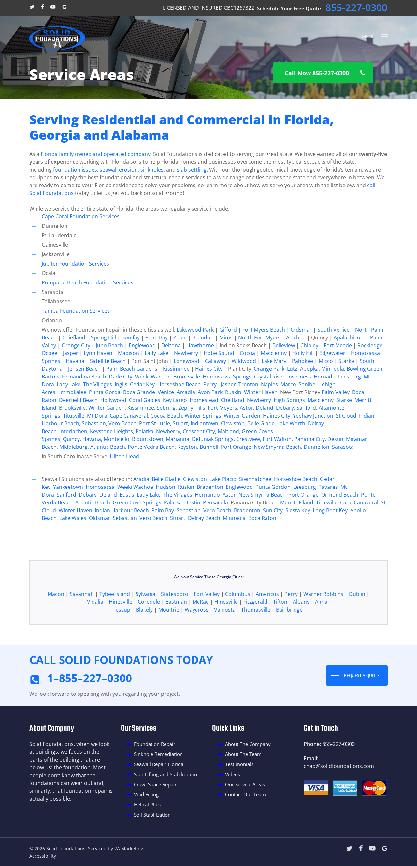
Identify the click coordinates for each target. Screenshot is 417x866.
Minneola (332, 368)
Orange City (75, 345)
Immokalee (72, 392)
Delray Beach (204, 518)
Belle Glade (261, 423)
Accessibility (42, 856)
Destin (335, 439)
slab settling (192, 169)
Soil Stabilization (152, 814)
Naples (269, 384)
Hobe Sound (219, 353)
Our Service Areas (245, 784)
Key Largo (175, 400)
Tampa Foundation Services (76, 310)
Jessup (122, 609)
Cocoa (247, 353)
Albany (301, 601)
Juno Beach (109, 345)
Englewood (142, 345)
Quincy (71, 439)
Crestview (248, 439)
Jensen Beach (84, 368)
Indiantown (204, 423)
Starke (346, 360)
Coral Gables (144, 400)
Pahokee (302, 360)
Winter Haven (261, 392)
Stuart (180, 423)
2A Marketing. (129, 848)
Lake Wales (72, 518)
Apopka (309, 368)
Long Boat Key (330, 510)
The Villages (97, 384)
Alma (321, 601)
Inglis (121, 384)
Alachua (296, 337)
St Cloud (346, 415)
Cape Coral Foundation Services (81, 216)
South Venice (333, 329)
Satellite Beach (108, 360)
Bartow (50, 376)
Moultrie (168, 609)
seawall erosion (119, 169)
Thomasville (255, 609)
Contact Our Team (245, 794)
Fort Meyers (222, 407)
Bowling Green (364, 368)
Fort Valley (207, 594)
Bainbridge (289, 609)
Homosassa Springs (227, 376)
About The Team (243, 754)
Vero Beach (122, 423)
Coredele (149, 601)
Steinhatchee (255, 479)
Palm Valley (336, 392)
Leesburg (349, 376)
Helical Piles (147, 804)
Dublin (357, 594)
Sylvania (145, 594)
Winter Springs (203, 415)
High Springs (289, 400)
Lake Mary (274, 360)
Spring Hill (103, 337)
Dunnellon (317, 446)
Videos (232, 774)
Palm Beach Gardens (131, 368)
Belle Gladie (166, 479)
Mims (226, 337)
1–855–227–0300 (89, 678)
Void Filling (146, 794)
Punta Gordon (273, 486)
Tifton (280, 601)
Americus (267, 594)
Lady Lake (156, 353)
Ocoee (49, 353)
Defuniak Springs (213, 439)
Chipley (309, 345)
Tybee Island (114, 594)
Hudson (165, 486)
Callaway (215, 360)
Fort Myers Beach (263, 329)
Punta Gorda (105, 392)
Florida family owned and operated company (96, 154)
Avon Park (210, 392)
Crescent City (199, 431)
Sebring (166, 407)
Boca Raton (262, 518)
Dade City (120, 376)
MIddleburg (73, 446)
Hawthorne (200, 345)
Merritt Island (296, 502)
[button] (375, 36)
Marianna (177, 439)
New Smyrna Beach (277, 446)
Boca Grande (139, 392)
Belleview (283, 345)
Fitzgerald (255, 601)
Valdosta (225, 609)
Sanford (306, 407)
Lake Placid (223, 479)
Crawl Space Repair (155, 784)
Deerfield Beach (78, 400)
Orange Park (269, 368)
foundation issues (75, 169)
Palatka (144, 431)
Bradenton (210, 486)
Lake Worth (291, 423)
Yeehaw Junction (313, 415)
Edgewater (332, 353)
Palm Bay (156, 337)
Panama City (309, 439)
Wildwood (244, 360)
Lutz (292, 368)
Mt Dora (97, 415)
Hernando (207, 494)
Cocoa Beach (166, 415)
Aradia (141, 479)
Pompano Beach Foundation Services (87, 282)
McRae (201, 601)
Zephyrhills (191, 407)
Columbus (237, 594)
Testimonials (239, 764)
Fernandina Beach (84, 376)
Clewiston (233, 423)
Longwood (186, 360)
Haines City (209, 368)
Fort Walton (277, 439)
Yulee (180, 337)
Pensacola (215, 502)
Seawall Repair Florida (158, 764)
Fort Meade (338, 345)
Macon (56, 594)
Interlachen (73, 431)
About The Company (248, 744)
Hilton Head (124, 456)
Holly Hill (303, 353)
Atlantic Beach (107, 446)
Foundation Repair (154, 744)
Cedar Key (142, 384)
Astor (246, 407)
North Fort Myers (259, 337)
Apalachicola (349, 337)
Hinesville (120, 601)
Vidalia (95, 601)
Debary (285, 407)
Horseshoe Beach (179, 384)
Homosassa (100, 486)
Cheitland (232, 400)
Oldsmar (301, 329)
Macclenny (274, 353)
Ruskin (233, 392)
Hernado (325, 376)
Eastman (176, 601)
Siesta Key (297, 510)
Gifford (228, 329)
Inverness (299, 376)
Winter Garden (106, 407)
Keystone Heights (111, 431)
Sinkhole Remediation (158, 754)
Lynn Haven (98, 353)
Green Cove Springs (137, 502)
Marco (288, 384)
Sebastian (94, 423)
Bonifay (131, 337)
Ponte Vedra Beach (151, 446)
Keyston (187, 446)
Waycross (196, 609)
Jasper (70, 353)
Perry (210, 384)
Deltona (171, 345)
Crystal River (269, 376)
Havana (75, 360)
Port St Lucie (154, 423)
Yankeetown (68, 486)
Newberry (186, 353)
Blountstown (147, 439)
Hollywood (113, 400)
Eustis (127, 494)
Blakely (144, 609)
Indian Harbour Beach (122, 510)
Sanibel (308, 384)
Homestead (204, 400)
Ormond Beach (339, 494)
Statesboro (174, 594)
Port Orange (236, 446)
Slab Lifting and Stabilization (165, 774)
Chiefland (73, 337)
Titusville (73, 415)
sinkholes (152, 169)
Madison (128, 353)
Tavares (328, 486)
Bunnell (209, 446)
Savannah (82, 594)
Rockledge (369, 345)
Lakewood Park (195, 329)
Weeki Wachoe (153, 376)
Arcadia (186, 392)
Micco (326, 360)
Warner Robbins (323, 594)
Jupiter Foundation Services (75, 263)
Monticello (116, 439)
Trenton (248, 384)
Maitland (228, 431)
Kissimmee (176, 368)
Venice (166, 392)
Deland (264, 407)
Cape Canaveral (129, 415)
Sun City (273, 510)
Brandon (203, 337)
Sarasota (343, 446)
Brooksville (187, 376)
